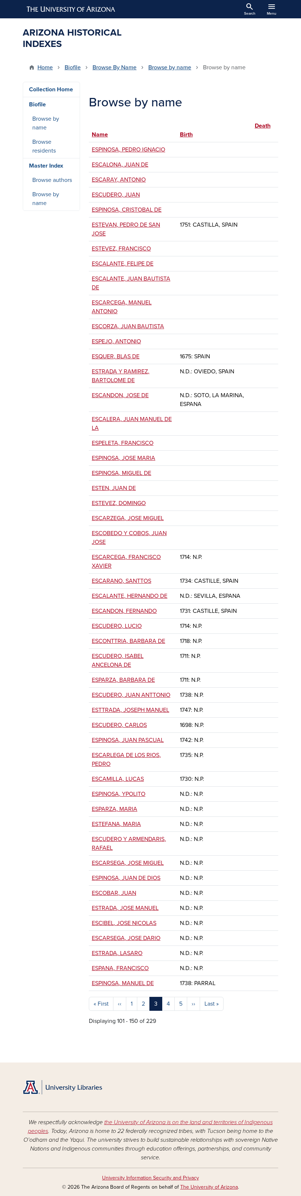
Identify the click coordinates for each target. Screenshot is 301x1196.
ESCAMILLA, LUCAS (118, 779)
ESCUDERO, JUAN (116, 194)
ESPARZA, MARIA (114, 809)
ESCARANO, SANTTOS (121, 581)
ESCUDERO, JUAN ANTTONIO (131, 695)
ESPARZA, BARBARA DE (123, 680)
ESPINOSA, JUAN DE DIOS (126, 878)
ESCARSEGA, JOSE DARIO (126, 938)
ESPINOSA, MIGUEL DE (121, 473)
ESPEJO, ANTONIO (116, 341)
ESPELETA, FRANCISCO (122, 443)
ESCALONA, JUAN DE (120, 164)
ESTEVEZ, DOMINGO (119, 503)
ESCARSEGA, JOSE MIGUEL (128, 863)
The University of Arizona (209, 1187)
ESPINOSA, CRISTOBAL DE (127, 209)
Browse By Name (115, 67)
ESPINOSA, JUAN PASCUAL (128, 740)
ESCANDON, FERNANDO (124, 611)
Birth (186, 134)
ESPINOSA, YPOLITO (118, 794)
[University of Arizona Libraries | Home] (62, 1087)
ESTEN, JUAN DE (114, 488)
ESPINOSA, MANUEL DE (123, 983)
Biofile (73, 67)
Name (100, 134)
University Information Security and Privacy (150, 1178)
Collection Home (51, 89)
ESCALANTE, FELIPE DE (122, 263)
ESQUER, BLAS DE (115, 356)
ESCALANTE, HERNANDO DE (129, 596)
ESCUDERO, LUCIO (117, 626)
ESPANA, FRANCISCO (120, 968)
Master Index (46, 165)
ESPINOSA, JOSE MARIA (123, 458)
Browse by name (169, 67)
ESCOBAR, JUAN (114, 893)
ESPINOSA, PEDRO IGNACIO (128, 149)
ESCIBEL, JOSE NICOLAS (124, 923)
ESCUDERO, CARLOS (119, 725)
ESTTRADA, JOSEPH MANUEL (130, 710)
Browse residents (44, 146)
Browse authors (52, 180)
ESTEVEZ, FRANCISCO (121, 248)
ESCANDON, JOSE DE (120, 395)
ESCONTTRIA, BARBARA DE (128, 641)
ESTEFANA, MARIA (116, 824)
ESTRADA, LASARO (117, 953)
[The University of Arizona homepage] (71, 9)
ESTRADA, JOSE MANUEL (125, 908)
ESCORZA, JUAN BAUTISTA (128, 326)
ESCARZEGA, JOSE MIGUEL (128, 518)
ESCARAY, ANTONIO (119, 179)
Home (45, 67)
